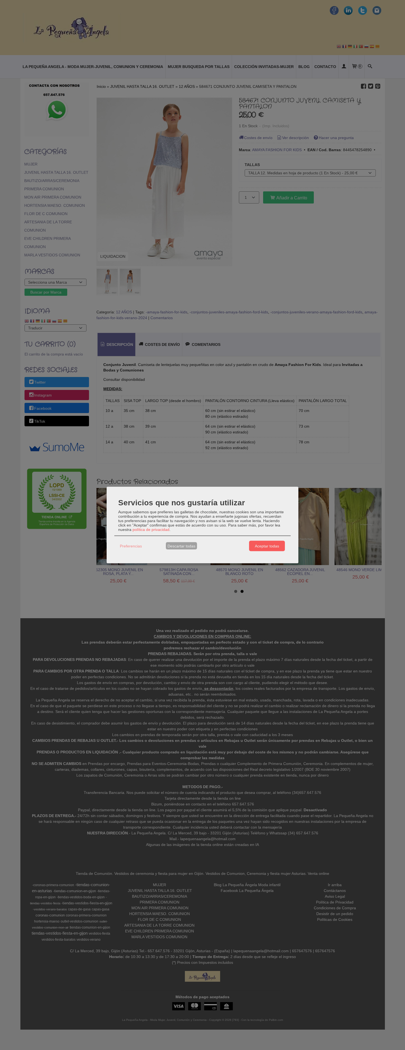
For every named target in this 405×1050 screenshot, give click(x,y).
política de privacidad (151, 529)
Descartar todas (181, 546)
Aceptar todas (267, 546)
